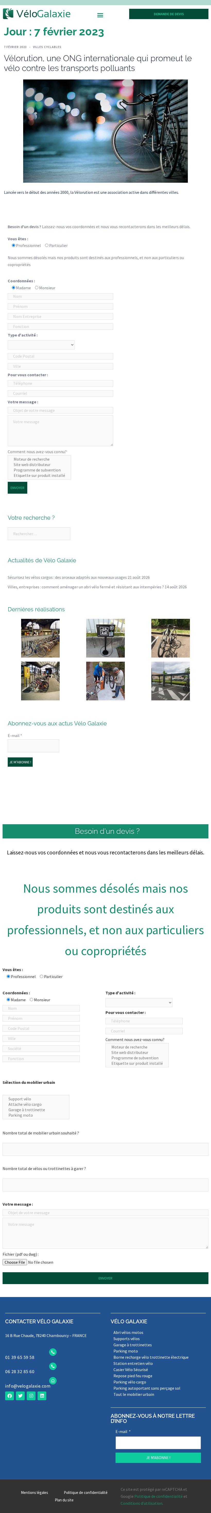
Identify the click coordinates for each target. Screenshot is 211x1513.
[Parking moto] (36, 1115)
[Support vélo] (36, 1099)
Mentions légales (34, 1492)
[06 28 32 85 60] (53, 1366)
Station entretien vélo (133, 1363)
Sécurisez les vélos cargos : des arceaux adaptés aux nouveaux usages (67, 577)
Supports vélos (126, 1338)
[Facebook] (9, 1395)
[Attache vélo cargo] (36, 1104)
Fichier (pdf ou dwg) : (21, 1254)
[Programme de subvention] (39, 470)
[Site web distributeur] (39, 464)
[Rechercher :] (39, 533)
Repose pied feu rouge (132, 1375)
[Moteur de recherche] (39, 459)
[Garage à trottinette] (36, 1109)
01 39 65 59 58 (19, 1357)
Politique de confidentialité (86, 1492)
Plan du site (64, 1500)
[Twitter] (20, 1395)
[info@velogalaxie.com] (53, 1380)
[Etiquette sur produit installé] (39, 475)
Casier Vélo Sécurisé (130, 1369)
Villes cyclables (47, 47)
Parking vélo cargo (129, 1381)
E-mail (15, 735)
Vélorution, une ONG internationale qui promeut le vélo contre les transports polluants (98, 63)
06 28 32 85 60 (19, 1371)
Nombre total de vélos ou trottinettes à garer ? (44, 1168)
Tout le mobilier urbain (133, 1394)
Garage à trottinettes (132, 1344)
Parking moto (125, 1351)
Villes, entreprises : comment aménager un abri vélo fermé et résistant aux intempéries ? (86, 586)
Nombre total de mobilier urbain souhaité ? (41, 1132)
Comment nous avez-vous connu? (37, 451)
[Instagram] (31, 1395)
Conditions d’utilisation (141, 1503)
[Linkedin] (42, 1395)
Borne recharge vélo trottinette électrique (151, 1357)
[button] (100, 15)
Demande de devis (169, 14)
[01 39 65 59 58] (53, 1352)
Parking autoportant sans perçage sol (146, 1388)
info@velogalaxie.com (27, 1386)
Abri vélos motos (128, 1332)
